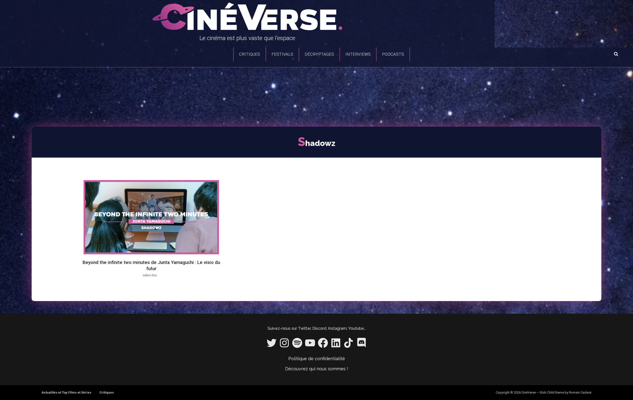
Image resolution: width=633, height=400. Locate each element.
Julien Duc (149, 275)
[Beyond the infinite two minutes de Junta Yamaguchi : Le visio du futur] (151, 217)
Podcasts (393, 54)
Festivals (282, 54)
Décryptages (319, 54)
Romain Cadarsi (580, 392)
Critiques (249, 54)
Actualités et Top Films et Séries (66, 392)
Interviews (358, 54)
